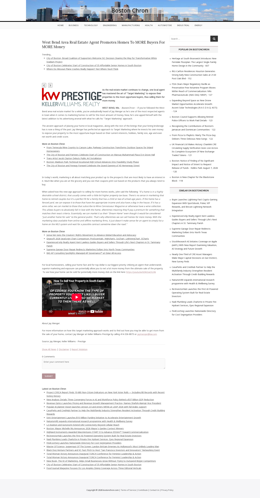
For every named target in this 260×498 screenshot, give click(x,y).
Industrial (183, 25)
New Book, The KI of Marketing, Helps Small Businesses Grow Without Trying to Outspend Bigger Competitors (101, 460)
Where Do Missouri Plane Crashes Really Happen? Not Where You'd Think (82, 69)
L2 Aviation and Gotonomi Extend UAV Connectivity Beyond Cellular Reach (82, 424)
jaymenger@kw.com (147, 334)
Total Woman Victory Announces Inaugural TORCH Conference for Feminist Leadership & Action (93, 453)
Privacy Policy (167, 490)
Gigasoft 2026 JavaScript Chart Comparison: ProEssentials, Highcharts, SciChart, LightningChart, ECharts (97, 238)
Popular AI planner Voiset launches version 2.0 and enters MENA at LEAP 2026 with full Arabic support (96, 406)
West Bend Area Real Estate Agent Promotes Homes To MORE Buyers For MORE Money (103, 44)
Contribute (143, 490)
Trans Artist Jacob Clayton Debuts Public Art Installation (74, 158)
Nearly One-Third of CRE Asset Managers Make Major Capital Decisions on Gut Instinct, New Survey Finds (194, 258)
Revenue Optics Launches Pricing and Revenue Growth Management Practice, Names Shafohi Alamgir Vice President (103, 403)
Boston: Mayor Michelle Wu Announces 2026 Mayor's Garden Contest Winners (85, 428)
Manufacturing (131, 25)
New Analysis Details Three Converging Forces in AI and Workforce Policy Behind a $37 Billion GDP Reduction (100, 399)
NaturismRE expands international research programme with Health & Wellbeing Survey (89, 421)
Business (74, 25)
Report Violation (79, 349)
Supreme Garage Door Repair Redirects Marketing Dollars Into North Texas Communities (90, 249)
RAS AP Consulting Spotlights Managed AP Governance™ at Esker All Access (83, 253)
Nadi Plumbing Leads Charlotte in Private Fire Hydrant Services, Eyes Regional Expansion (89, 439)
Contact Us (154, 490)
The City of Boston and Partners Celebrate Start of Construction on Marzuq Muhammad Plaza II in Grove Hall (100, 154)
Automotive (165, 25)
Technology (91, 25)
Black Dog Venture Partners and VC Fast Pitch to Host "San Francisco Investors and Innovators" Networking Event (103, 450)
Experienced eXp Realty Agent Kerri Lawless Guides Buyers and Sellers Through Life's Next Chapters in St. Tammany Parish (194, 219)
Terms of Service (128, 490)
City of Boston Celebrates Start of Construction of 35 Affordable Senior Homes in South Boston (93, 65)
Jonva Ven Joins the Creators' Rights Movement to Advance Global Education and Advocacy (91, 235)
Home (61, 25)
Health (149, 25)
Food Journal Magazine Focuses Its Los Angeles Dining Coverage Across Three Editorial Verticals (93, 468)
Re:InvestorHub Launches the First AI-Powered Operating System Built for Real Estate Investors (93, 435)
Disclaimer (64, 349)
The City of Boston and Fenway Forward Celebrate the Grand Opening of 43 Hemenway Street (93, 165)
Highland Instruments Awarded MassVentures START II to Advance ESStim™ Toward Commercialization (97, 432)
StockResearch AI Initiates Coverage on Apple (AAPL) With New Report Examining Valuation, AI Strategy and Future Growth (194, 245)
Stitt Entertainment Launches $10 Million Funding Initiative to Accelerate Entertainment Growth (93, 417)
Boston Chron (129, 10)
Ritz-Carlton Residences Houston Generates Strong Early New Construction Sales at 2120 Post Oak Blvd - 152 (194, 75)
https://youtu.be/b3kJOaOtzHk (141, 272)
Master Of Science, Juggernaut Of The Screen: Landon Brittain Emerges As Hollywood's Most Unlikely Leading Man (102, 446)
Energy (198, 25)
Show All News (49, 349)
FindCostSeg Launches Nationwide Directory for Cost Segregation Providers (83, 442)
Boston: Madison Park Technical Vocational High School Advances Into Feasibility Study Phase (92, 161)
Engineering (110, 25)
